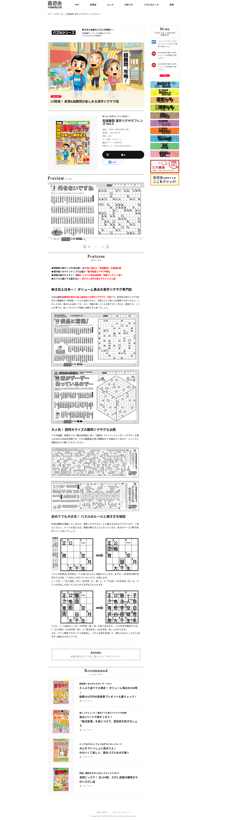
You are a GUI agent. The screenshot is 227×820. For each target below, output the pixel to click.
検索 (172, 4)
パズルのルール (151, 4)
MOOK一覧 (58, 14)
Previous (85, 247)
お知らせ (128, 4)
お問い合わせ (102, 812)
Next (107, 247)
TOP (77, 4)
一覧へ (164, 75)
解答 (114, 162)
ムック (110, 4)
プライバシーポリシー (121, 812)
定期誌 (93, 4)
